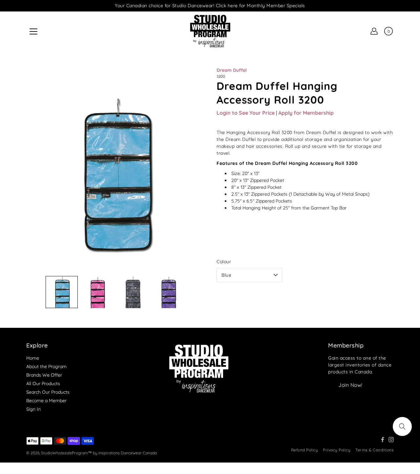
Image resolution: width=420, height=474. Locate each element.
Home (32, 358)
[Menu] (33, 31)
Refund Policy (304, 449)
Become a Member (46, 401)
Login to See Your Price (246, 112)
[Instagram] (391, 439)
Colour (224, 262)
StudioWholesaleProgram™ (66, 452)
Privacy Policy (336, 449)
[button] (402, 426)
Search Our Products (48, 392)
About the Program (46, 366)
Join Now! (350, 385)
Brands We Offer (44, 375)
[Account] (374, 31)
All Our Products (43, 383)
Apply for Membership (306, 112)
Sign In (33, 409)
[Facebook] (382, 439)
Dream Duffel (232, 70)
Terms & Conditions (374, 449)
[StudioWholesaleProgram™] (210, 31)
